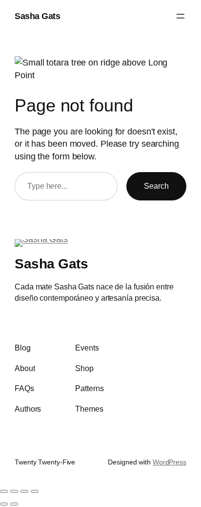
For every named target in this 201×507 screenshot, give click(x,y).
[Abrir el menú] (180, 16)
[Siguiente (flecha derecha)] (14, 504)
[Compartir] (24, 491)
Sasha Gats (37, 16)
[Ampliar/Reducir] (4, 491)
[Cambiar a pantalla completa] (14, 491)
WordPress (169, 462)
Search (156, 185)
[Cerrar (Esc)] (35, 491)
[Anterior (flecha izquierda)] (4, 504)
